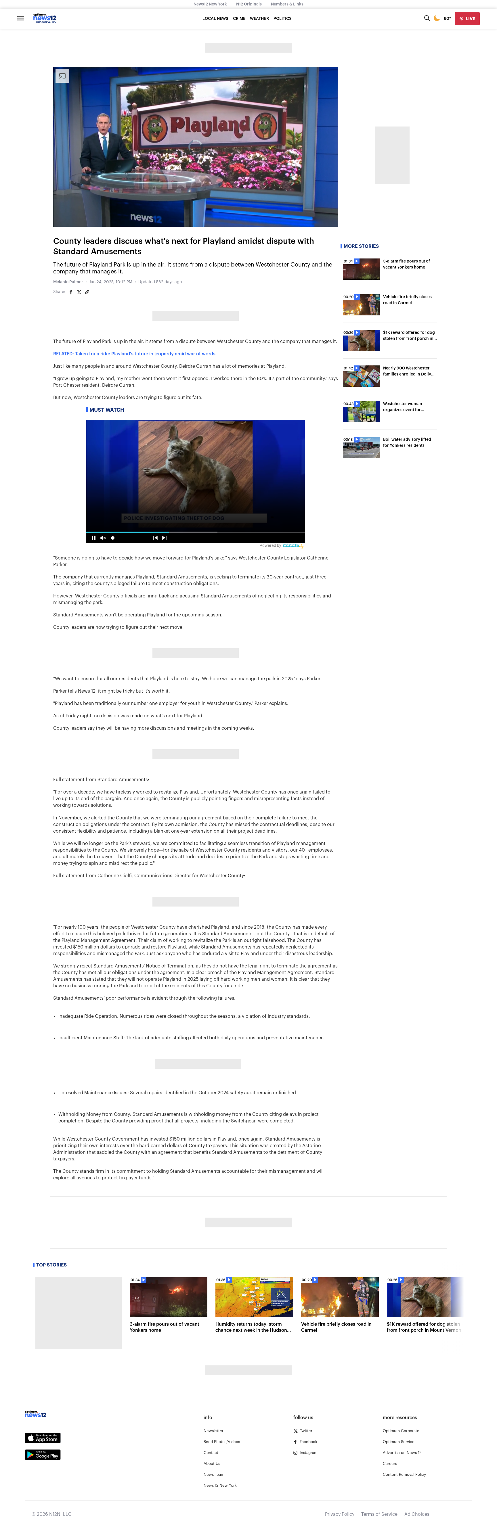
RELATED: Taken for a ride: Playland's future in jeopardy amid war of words (134, 354)
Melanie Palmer (68, 282)
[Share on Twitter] (79, 292)
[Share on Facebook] (71, 292)
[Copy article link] (87, 292)
